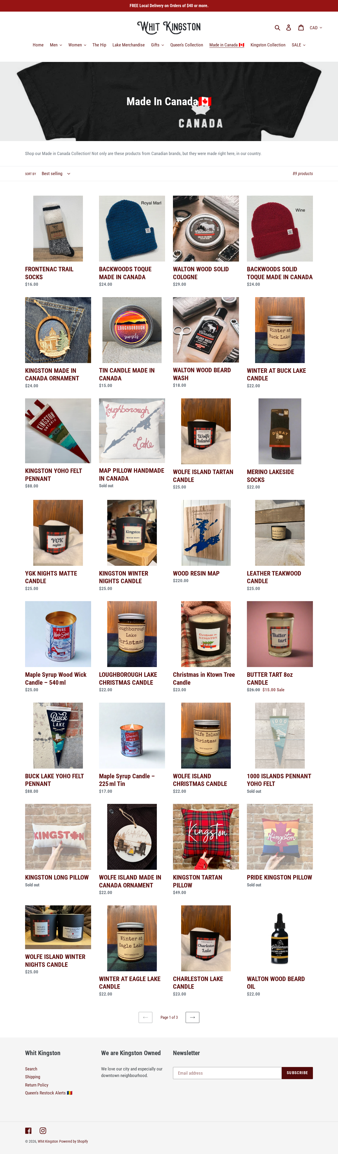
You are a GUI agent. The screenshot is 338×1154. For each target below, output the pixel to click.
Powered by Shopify (73, 1141)
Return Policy (36, 1085)
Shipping (32, 1076)
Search (31, 1068)
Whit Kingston (48, 1141)
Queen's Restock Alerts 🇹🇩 (48, 1092)
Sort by (30, 174)
